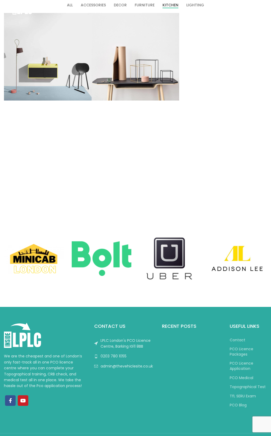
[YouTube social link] (23, 400)
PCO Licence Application (241, 366)
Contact (237, 340)
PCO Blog (238, 405)
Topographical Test (248, 386)
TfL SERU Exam (243, 396)
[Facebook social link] (10, 400)
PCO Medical (241, 377)
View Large (87, 17)
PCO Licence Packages (241, 352)
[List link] (124, 356)
